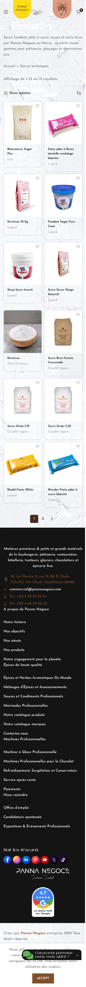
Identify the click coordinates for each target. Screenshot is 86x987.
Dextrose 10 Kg (17, 221)
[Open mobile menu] (6, 12)
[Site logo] (22, 12)
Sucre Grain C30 (59, 426)
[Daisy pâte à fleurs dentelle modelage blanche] (63, 123)
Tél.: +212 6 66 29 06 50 (28, 603)
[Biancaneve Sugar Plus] (23, 123)
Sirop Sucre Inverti (20, 289)
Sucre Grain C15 (18, 426)
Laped (52, 163)
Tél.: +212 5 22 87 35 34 (27, 596)
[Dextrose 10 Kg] (23, 195)
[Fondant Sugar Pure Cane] (63, 195)
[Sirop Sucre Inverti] (23, 263)
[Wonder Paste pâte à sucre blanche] (63, 463)
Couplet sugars (58, 368)
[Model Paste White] (23, 463)
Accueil (9, 66)
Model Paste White (20, 489)
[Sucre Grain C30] (63, 400)
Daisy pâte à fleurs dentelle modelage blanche (61, 154)
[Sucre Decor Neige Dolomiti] (63, 263)
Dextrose (13, 358)
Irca (10, 159)
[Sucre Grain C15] (23, 400)
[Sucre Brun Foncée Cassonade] (63, 331)
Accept (43, 978)
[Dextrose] (23, 331)
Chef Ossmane (17, 363)
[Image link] (37, 12)
